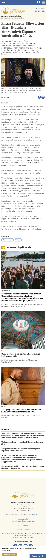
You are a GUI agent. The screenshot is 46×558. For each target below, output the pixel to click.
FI (3, 2)
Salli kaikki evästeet (9, 554)
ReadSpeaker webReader (29, 515)
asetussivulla (6, 551)
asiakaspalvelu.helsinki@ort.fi (23, 509)
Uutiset (17, 240)
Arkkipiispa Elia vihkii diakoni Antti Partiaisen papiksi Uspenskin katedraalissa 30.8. (20, 450)
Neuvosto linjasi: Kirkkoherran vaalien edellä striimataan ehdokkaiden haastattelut (22, 467)
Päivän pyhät (40, 11)
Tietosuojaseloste (12, 515)
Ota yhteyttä (37, 556)
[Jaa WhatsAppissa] (43, 97)
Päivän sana (40, 9)
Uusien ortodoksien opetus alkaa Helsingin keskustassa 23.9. (22, 443)
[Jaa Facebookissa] (39, 97)
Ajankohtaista (7, 240)
